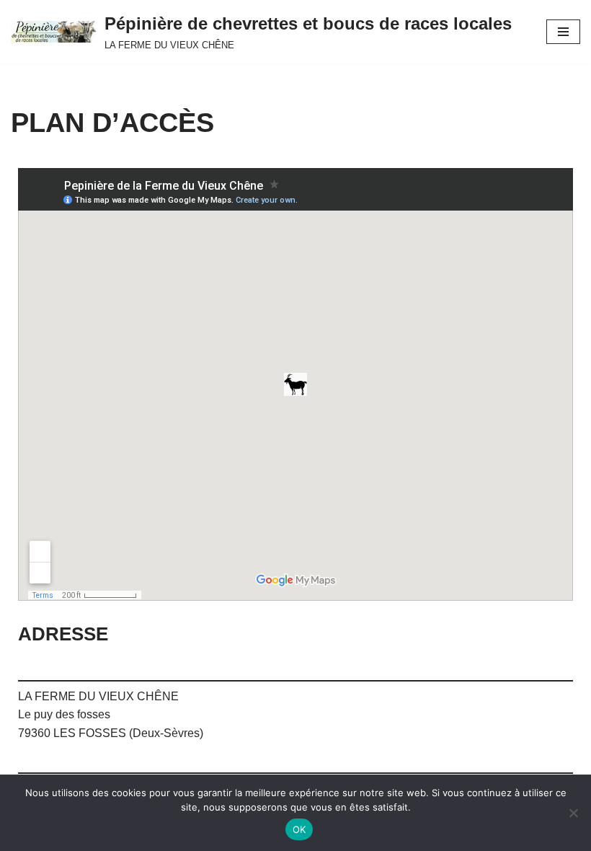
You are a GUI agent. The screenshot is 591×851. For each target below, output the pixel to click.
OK (299, 829)
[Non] (573, 813)
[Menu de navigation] (563, 31)
